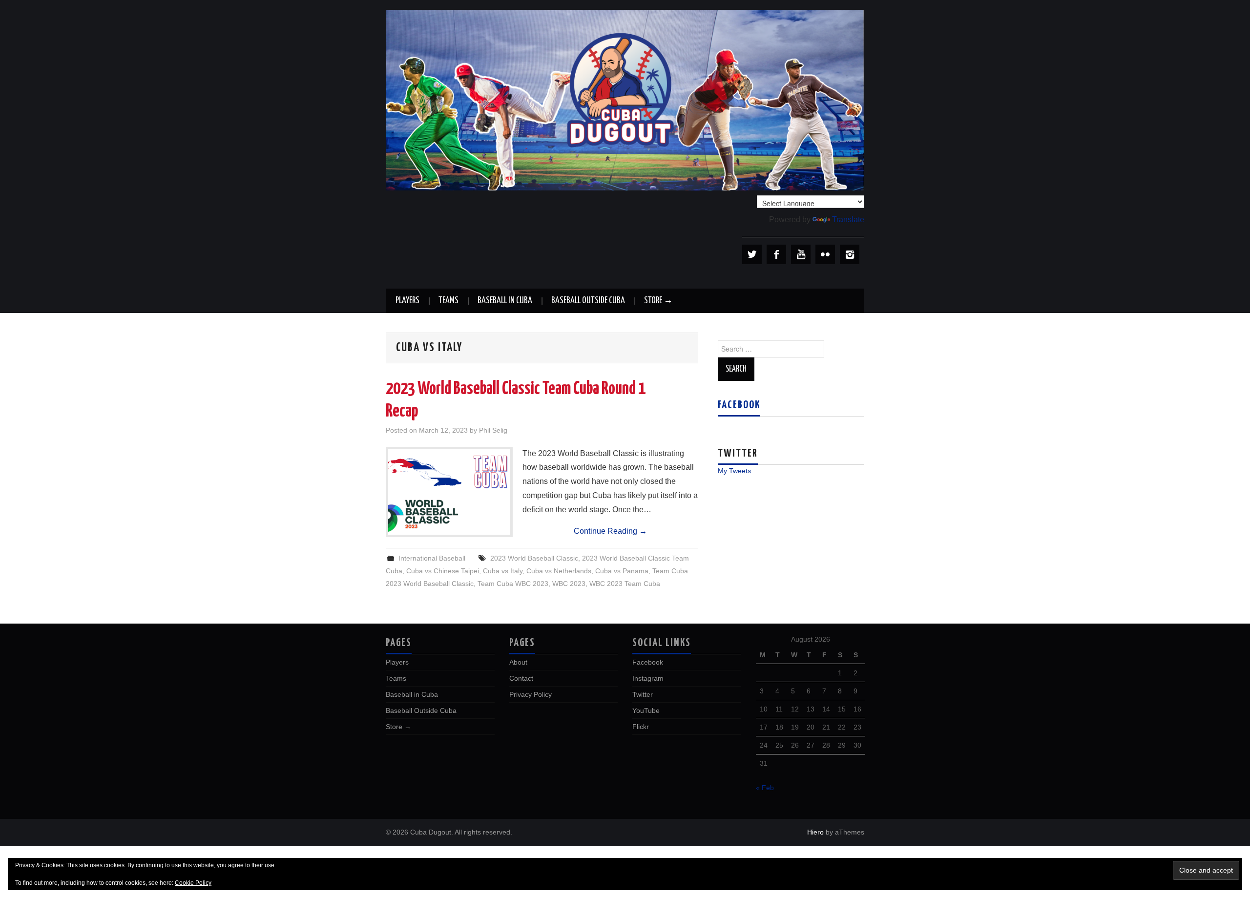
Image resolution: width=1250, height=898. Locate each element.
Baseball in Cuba (505, 300)
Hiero (815, 832)
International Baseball (431, 558)
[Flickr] (825, 254)
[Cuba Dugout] (625, 99)
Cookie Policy (193, 882)
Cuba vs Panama (621, 571)
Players (407, 300)
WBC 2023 (568, 583)
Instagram (648, 678)
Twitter (642, 694)
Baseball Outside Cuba (588, 300)
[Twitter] (752, 254)
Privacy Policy (530, 694)
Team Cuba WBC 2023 (513, 583)
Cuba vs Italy (502, 571)
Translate (848, 219)
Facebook (739, 405)
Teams (448, 300)
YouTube (646, 710)
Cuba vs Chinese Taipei (442, 571)
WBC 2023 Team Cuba (624, 583)
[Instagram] (849, 254)
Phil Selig (493, 430)
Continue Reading (610, 531)
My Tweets (734, 471)
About (518, 662)
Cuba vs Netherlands (558, 571)
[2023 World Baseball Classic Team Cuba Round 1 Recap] (449, 492)
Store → (658, 300)
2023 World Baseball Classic (534, 558)
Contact (521, 678)
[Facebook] (776, 254)
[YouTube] (801, 254)
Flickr (640, 727)
